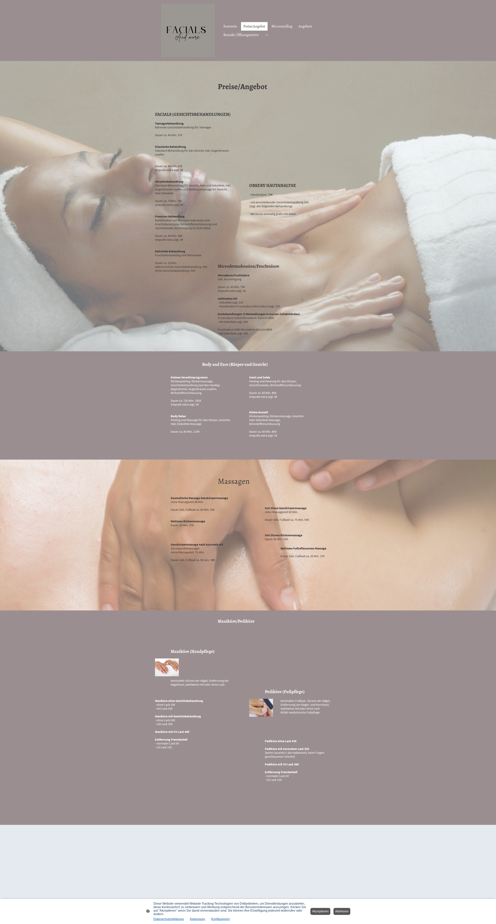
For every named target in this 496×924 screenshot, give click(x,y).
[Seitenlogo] (188, 30)
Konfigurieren (220, 919)
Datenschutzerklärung (168, 919)
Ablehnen (342, 911)
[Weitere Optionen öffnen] (267, 35)
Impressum (197, 919)
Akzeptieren (320, 911)
